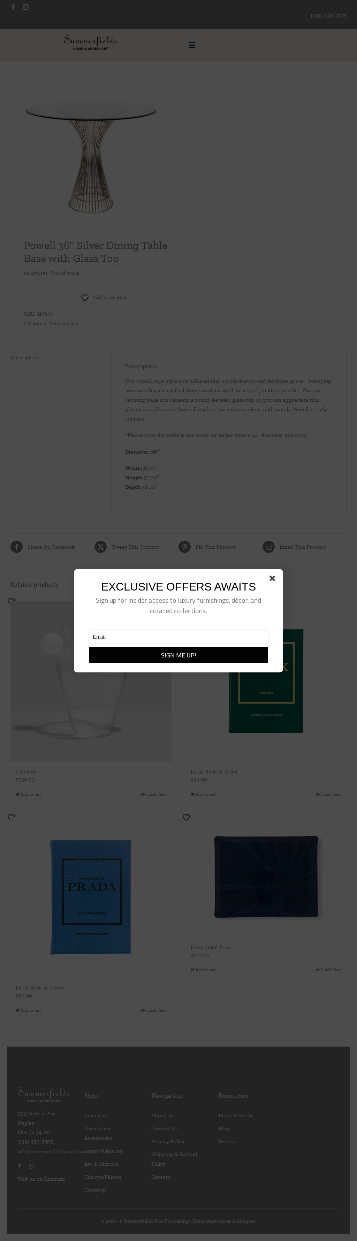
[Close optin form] (273, 580)
